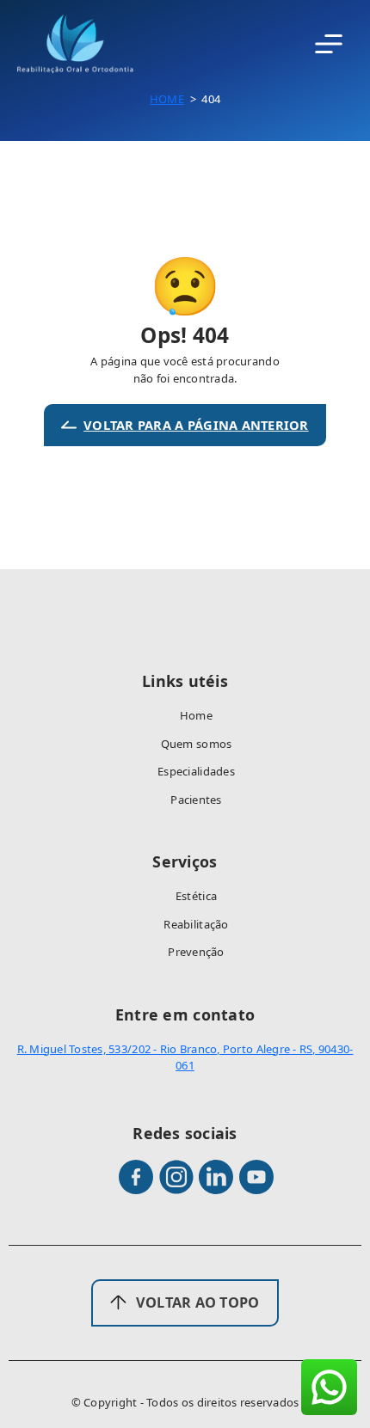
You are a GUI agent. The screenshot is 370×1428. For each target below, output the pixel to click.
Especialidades (196, 771)
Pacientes (195, 799)
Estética (196, 896)
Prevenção (196, 951)
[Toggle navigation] (329, 44)
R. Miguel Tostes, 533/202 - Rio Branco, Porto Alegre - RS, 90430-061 (185, 1057)
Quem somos (196, 743)
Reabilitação (195, 924)
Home (167, 99)
